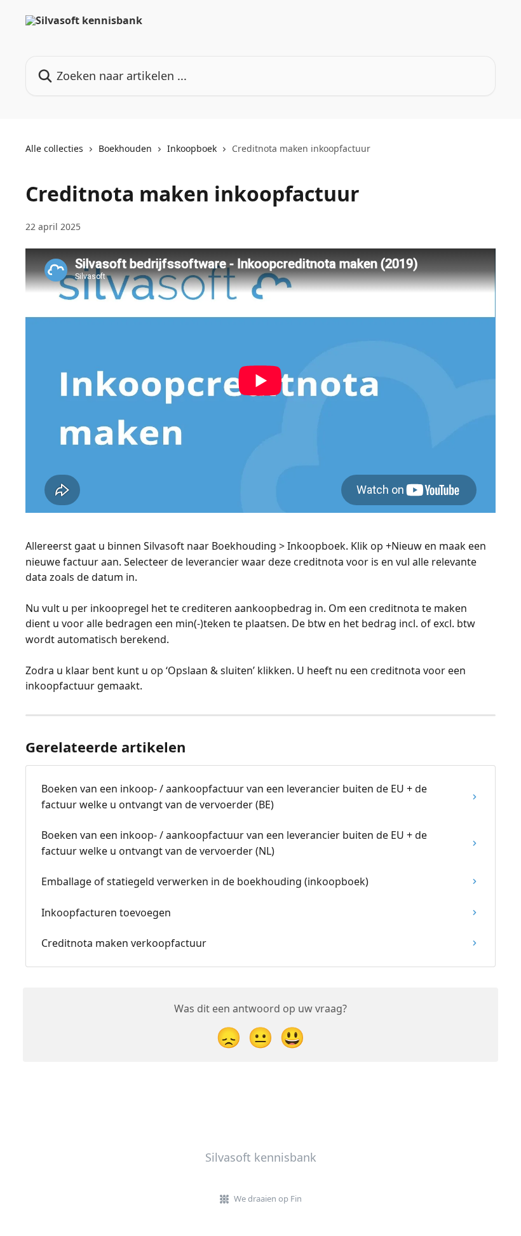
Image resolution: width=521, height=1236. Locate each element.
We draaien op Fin (268, 1198)
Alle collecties (54, 148)
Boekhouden (125, 148)
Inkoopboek (192, 148)
